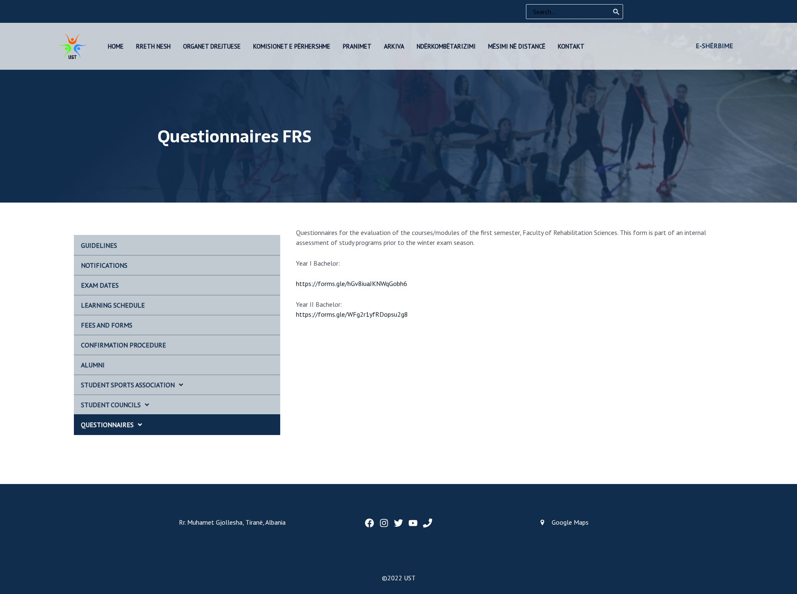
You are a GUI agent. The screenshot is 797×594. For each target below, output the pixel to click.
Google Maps (570, 522)
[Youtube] (413, 523)
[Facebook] (369, 523)
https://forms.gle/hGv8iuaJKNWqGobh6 (351, 283)
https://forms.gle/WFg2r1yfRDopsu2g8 (352, 314)
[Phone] (427, 523)
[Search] (616, 12)
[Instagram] (384, 523)
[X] (398, 523)
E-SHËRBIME (714, 46)
